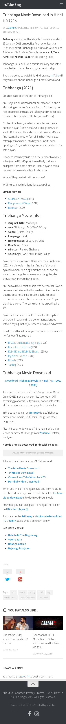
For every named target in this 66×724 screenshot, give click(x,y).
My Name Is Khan (17, 356)
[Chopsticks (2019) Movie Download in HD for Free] (18, 623)
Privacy (30, 693)
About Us (8, 693)
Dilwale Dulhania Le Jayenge (24, 342)
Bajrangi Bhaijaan (19, 548)
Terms (40, 693)
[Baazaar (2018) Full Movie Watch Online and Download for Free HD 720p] (48, 623)
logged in (23, 676)
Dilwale (12, 360)
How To (58, 693)
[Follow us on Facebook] (29, 713)
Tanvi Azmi (43, 597)
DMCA (49, 693)
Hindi (40, 592)
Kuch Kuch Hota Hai (19, 347)
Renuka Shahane (27, 597)
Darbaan (13, 207)
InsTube (54, 75)
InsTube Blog (11, 4)
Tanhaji (12, 365)
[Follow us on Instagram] (36, 713)
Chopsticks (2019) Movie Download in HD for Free (15, 639)
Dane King (11, 27)
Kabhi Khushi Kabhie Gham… (24, 351)
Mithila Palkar (10, 597)
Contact (20, 693)
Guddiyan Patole (17, 199)
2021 (13, 592)
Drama (22, 592)
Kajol (49, 592)
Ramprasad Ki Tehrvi (19, 203)
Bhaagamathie (17, 544)
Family (32, 592)
